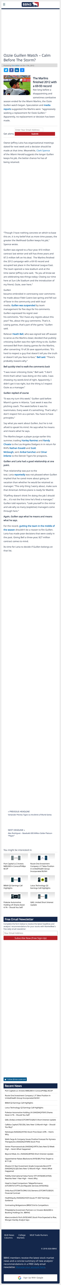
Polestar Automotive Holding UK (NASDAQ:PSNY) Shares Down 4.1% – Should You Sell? (29, 1113)
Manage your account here (30, 1267)
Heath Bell (17, 333)
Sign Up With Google (33, 1277)
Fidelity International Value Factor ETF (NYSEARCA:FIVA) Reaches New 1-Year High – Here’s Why (28, 1177)
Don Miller (16, 65)
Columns (8, 1237)
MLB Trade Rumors (39, 1235)
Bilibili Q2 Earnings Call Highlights (19, 1103)
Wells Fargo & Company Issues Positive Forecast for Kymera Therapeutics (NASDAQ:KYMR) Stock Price (30, 1140)
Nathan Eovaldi (18, 448)
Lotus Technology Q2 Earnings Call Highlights (40, 886)
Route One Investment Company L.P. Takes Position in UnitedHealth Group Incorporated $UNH (42, 867)
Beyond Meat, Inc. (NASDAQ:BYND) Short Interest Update (29, 1154)
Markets (21, 1237)
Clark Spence (43, 150)
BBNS (54, 1248)
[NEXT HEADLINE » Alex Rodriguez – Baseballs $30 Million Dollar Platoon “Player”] (30, 826)
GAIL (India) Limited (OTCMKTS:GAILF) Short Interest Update (30, 1119)
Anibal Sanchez (28, 452)
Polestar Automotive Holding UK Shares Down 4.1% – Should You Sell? (14, 905)
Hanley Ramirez (30, 440)
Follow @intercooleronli (16, 1079)
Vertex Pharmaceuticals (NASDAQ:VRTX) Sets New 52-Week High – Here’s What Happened (29, 1147)
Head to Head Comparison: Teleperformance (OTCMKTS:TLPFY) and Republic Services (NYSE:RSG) (26, 1184)
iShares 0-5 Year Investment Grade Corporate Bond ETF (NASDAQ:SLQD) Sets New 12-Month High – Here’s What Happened (28, 1168)
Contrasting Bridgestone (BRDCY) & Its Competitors (27, 1205)
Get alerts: (9, 133)
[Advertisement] (30, 30)
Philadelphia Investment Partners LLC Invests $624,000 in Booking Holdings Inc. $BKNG (29, 1211)
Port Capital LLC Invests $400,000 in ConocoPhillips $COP (15, 866)
